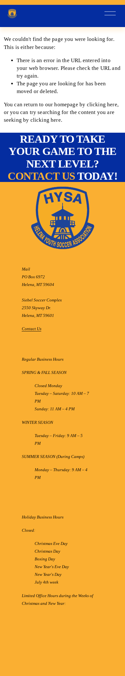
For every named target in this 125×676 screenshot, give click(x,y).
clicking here (102, 104)
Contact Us (31, 329)
